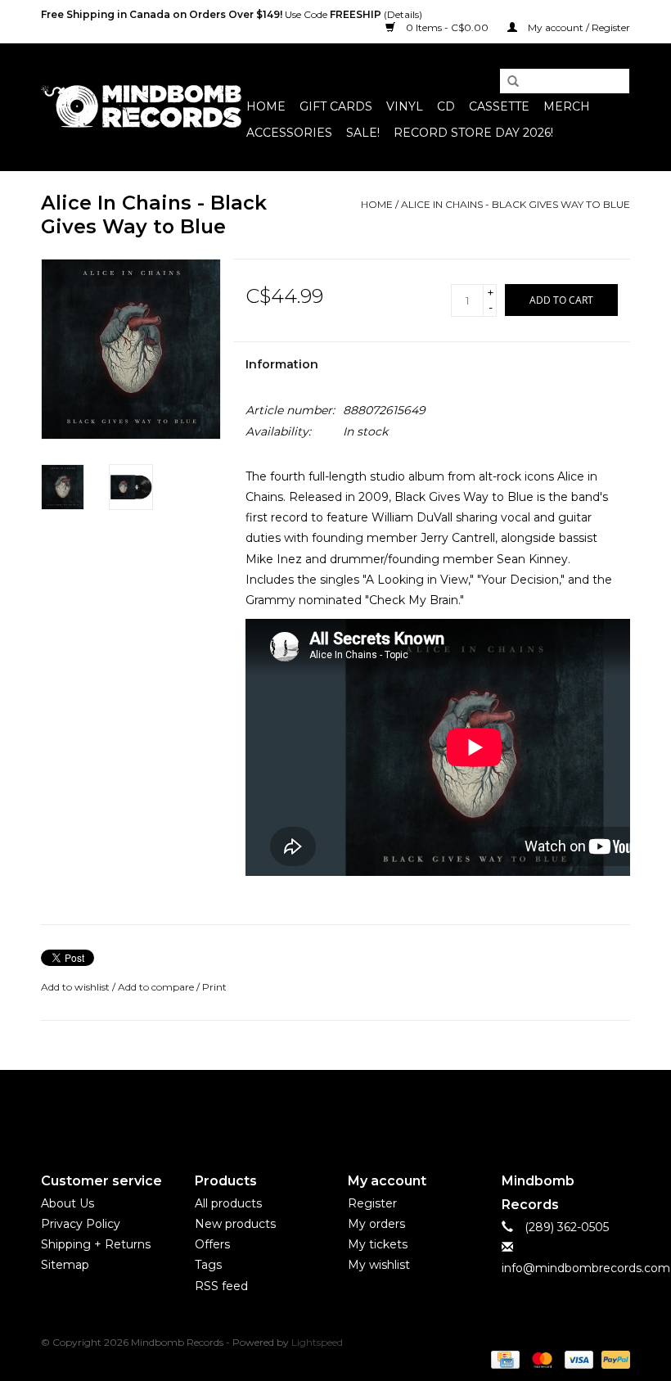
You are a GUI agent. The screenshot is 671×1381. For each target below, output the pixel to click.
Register (372, 1203)
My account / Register (577, 27)
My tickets (378, 1244)
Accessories (289, 132)
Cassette (499, 106)
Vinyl (404, 106)
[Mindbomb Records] (141, 106)
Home (266, 106)
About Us (67, 1203)
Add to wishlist (75, 987)
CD (446, 106)
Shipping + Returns (96, 1244)
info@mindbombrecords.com (586, 1268)
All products (228, 1203)
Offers (212, 1244)
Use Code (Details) (231, 14)
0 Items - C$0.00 (447, 27)
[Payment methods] (503, 1359)
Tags (208, 1264)
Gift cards (335, 106)
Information (281, 364)
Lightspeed (317, 1342)
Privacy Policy (80, 1223)
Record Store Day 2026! (473, 132)
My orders (376, 1223)
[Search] (507, 82)
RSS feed (221, 1286)
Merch (566, 106)
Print (214, 987)
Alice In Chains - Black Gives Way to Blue (515, 204)
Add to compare (157, 987)
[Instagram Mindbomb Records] (365, 1107)
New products (235, 1223)
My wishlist (379, 1264)
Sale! (363, 132)
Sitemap (65, 1264)
